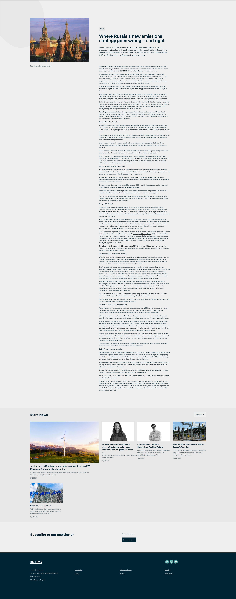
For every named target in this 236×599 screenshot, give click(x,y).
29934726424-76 (52, 573)
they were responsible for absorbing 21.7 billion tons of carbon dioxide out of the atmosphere (136, 161)
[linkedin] (167, 562)
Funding (167, 570)
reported (156, 135)
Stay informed (127, 540)
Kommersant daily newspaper (120, 118)
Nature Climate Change (126, 177)
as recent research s (108, 293)
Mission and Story (125, 570)
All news (199, 415)
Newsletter (78, 570)
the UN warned (129, 94)
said (155, 116)
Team (76, 573)
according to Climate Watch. (142, 234)
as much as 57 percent (153, 106)
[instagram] (171, 562)
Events (122, 573)
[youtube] (176, 562)
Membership (169, 573)
